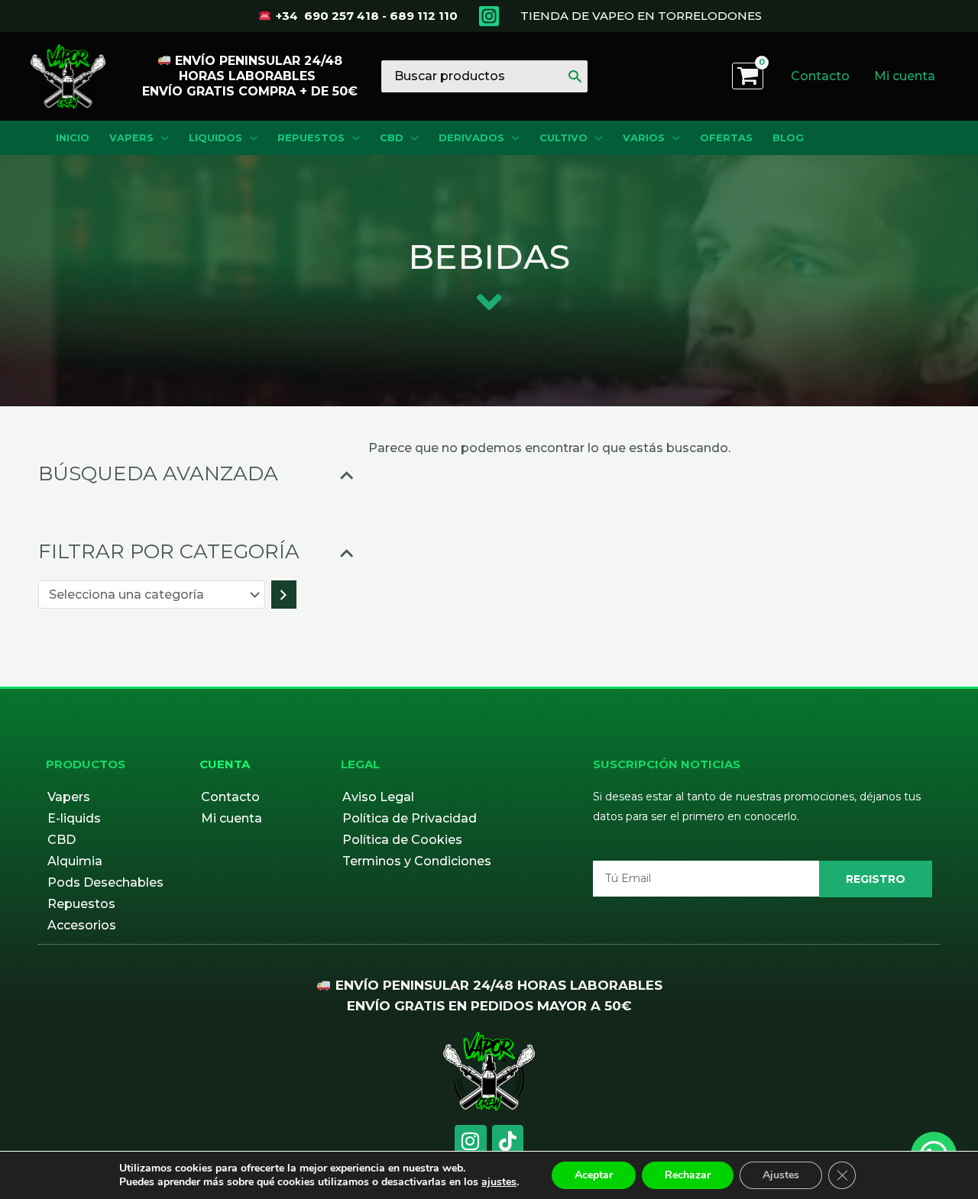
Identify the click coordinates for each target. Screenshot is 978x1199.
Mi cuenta (231, 818)
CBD (61, 839)
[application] (161, 138)
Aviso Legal (378, 797)
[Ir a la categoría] (283, 594)
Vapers (68, 797)
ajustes (499, 1182)
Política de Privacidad (409, 818)
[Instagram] (489, 16)
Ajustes (781, 1175)
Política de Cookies (402, 839)
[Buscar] (575, 76)
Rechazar (688, 1175)
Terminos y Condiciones (416, 861)
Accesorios (81, 925)
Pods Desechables (105, 882)
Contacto (230, 797)
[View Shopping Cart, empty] (747, 76)
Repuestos (81, 904)
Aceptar (594, 1175)
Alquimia (74, 861)
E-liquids (74, 818)
